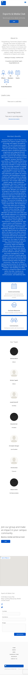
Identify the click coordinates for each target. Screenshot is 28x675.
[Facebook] (2, 604)
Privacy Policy (21, 669)
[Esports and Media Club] (3, 3)
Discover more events (14, 119)
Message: (4, 622)
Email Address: (5, 617)
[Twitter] (2, 607)
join (6, 541)
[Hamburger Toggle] (25, 2)
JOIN (14, 21)
